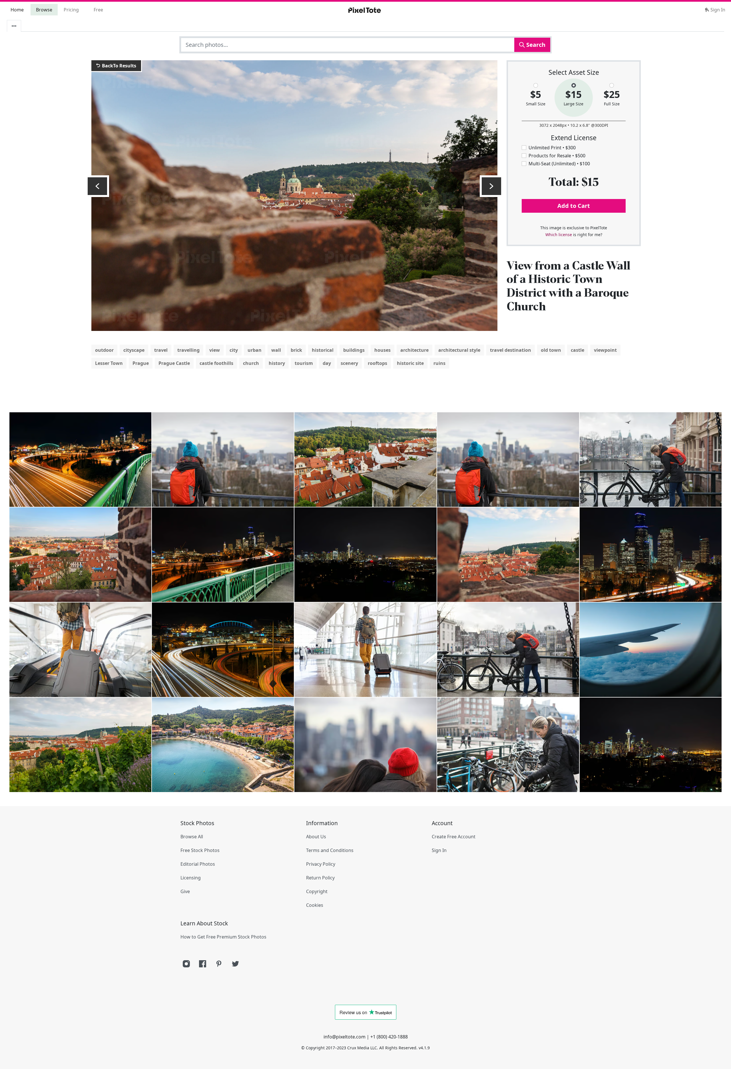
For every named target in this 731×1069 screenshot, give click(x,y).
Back (118, 66)
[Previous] (97, 186)
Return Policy (320, 878)
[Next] (491, 186)
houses (382, 350)
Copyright (317, 891)
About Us (316, 836)
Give (185, 891)
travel (161, 350)
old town (551, 350)
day (327, 363)
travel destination (510, 350)
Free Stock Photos (200, 850)
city (234, 350)
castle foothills (216, 363)
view (214, 350)
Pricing (71, 10)
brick (296, 350)
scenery (349, 363)
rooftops (377, 363)
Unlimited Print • (552, 147)
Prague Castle (174, 363)
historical (323, 350)
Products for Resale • (557, 155)
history (277, 363)
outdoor (104, 350)
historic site (410, 363)
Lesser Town (109, 363)
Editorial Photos (197, 864)
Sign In (717, 10)
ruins (439, 363)
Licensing (190, 878)
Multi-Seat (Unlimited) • (559, 163)
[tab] (14, 26)
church (251, 363)
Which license (558, 234)
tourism (304, 363)
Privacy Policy (320, 864)
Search (535, 45)
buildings (354, 350)
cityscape (133, 350)
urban (255, 350)
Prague (140, 363)
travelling (188, 350)
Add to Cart (573, 206)
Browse (44, 10)
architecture (414, 350)
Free (98, 10)
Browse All (191, 836)
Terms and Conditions (330, 850)
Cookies (314, 905)
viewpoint (605, 350)
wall (276, 350)
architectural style (459, 350)
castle (577, 350)
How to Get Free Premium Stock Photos (223, 937)
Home (17, 10)
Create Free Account (453, 836)
